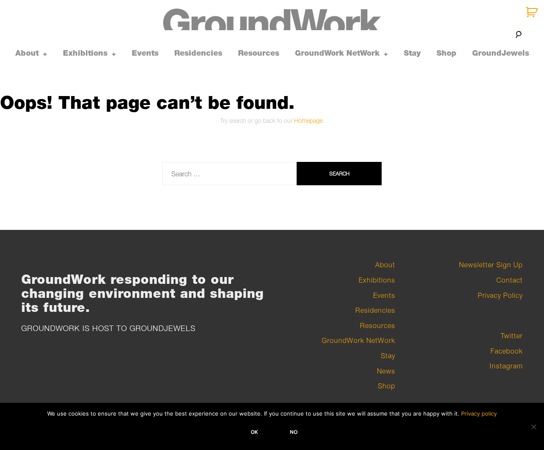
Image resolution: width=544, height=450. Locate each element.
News (386, 371)
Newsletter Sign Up (491, 265)
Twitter (512, 336)
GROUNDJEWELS (163, 328)
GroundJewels (500, 53)
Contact (509, 280)
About (27, 53)
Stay (412, 53)
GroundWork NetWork (337, 53)
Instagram (506, 366)
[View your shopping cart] (533, 12)
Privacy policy (479, 413)
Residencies (198, 53)
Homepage (308, 120)
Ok (254, 432)
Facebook (506, 351)
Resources (258, 53)
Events (145, 53)
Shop (446, 53)
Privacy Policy (500, 295)
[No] (533, 426)
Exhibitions (85, 53)
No (294, 432)
